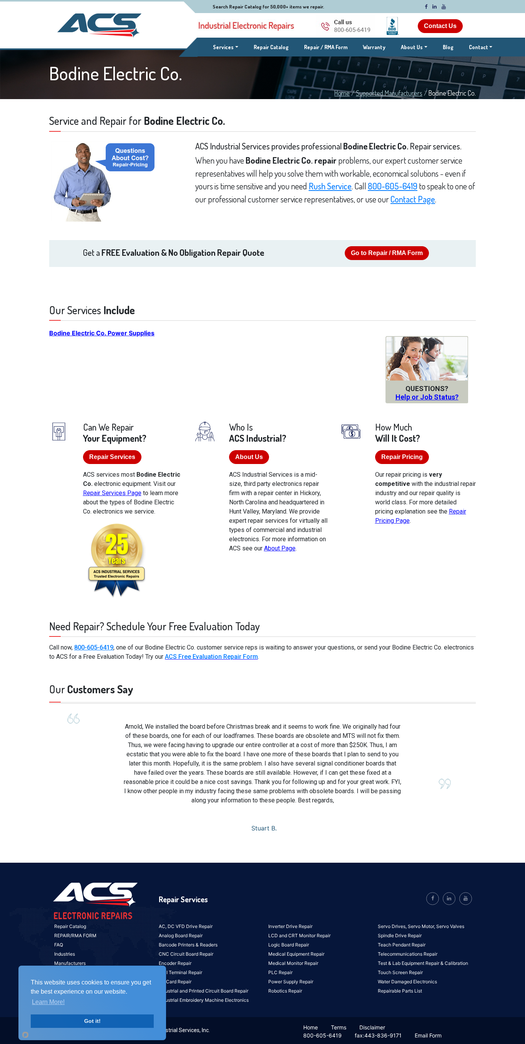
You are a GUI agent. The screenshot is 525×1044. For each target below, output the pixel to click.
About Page (280, 548)
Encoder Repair (175, 963)
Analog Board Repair (181, 935)
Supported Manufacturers (389, 93)
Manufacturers (70, 963)
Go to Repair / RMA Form (387, 253)
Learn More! (48, 1002)
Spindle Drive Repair (400, 935)
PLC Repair (280, 972)
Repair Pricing (402, 457)
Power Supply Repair (290, 981)
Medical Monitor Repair (293, 963)
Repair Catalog (271, 47)
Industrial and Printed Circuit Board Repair (203, 991)
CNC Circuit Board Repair (186, 954)
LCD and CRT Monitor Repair (299, 935)
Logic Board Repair (288, 945)
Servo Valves (450, 926)
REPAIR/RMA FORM (75, 935)
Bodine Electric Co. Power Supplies (102, 333)
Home (342, 93)
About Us (412, 47)
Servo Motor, (422, 926)
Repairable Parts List (400, 991)
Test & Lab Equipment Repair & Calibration (423, 963)
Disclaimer (372, 1027)
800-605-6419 (392, 186)
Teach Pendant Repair (401, 945)
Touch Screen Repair (400, 972)
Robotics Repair (285, 991)
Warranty (374, 47)
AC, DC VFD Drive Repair (186, 926)
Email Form (428, 1035)
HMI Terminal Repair (180, 972)
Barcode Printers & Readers (188, 945)
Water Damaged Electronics (407, 981)
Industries (64, 954)
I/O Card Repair (175, 981)
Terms (338, 1027)
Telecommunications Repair (407, 954)
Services (225, 46)
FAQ (58, 945)
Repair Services (112, 457)
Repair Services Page (112, 493)
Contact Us (440, 26)
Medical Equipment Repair (296, 954)
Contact (478, 47)
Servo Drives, (393, 926)
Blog (448, 47)
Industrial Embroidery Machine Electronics (204, 1000)
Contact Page (412, 199)
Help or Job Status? (427, 397)
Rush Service (330, 186)
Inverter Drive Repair (290, 926)
